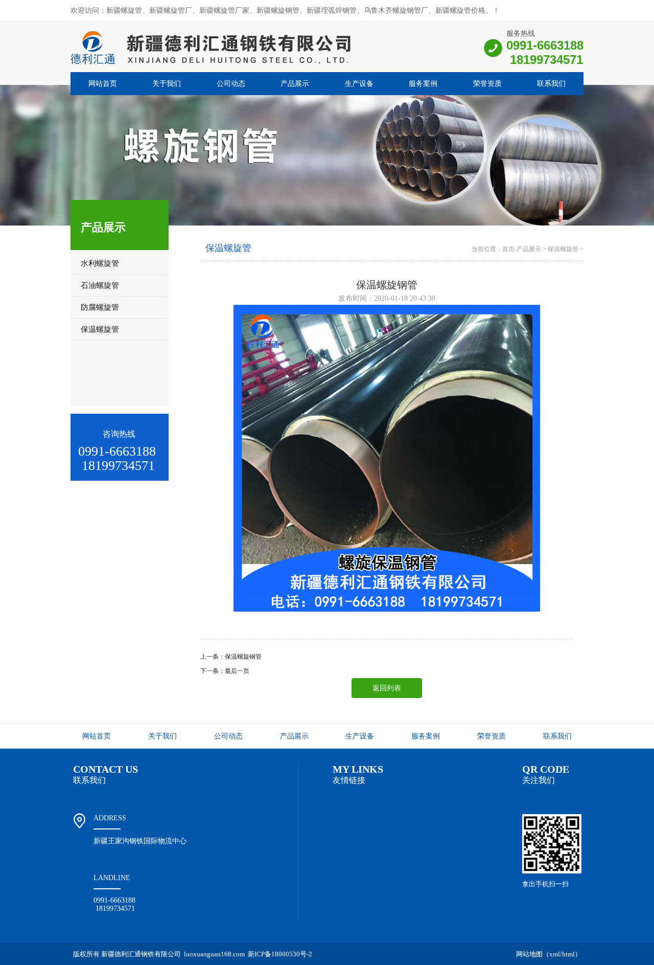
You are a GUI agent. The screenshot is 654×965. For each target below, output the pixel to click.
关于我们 (166, 83)
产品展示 (295, 83)
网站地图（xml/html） (548, 954)
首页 (508, 249)
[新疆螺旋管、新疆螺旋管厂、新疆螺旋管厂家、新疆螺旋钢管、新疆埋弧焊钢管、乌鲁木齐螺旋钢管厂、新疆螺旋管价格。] (211, 65)
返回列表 (386, 688)
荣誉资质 (487, 83)
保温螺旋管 (563, 249)
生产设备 (359, 83)
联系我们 (551, 83)
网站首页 (102, 83)
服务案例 (423, 83)
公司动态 (231, 83)
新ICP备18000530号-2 (280, 954)
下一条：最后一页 (224, 671)
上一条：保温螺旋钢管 (231, 656)
